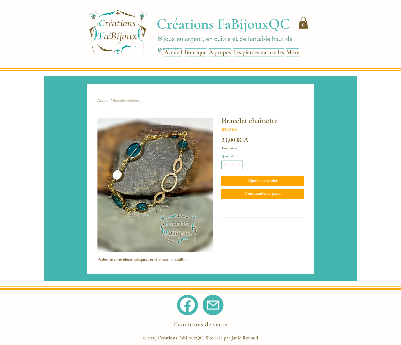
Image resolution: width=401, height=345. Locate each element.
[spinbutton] (232, 165)
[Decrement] (225, 165)
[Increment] (239, 165)
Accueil (103, 100)
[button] (303, 23)
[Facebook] (187, 305)
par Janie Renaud (241, 338)
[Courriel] (213, 305)
